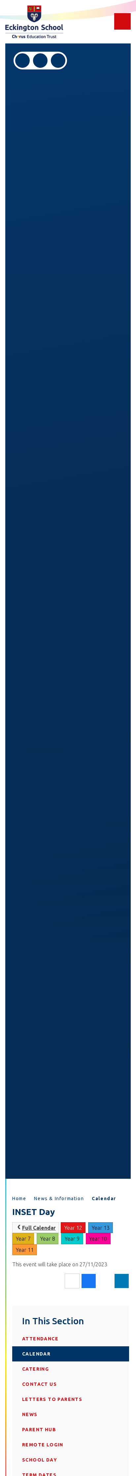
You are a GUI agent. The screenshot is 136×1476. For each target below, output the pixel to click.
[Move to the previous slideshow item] (22, 60)
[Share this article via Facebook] (88, 1281)
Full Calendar (39, 1228)
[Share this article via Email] (72, 1281)
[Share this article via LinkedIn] (121, 1281)
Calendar (104, 1198)
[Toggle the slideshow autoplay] (58, 60)
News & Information (59, 1198)
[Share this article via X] (105, 1281)
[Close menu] (122, 21)
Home (19, 1198)
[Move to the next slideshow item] (40, 60)
